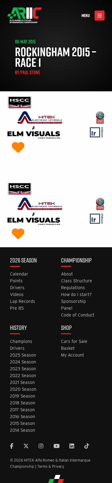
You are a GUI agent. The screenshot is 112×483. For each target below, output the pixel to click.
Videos (17, 294)
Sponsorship (73, 301)
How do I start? (76, 294)
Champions (21, 341)
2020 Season (23, 389)
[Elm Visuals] (33, 133)
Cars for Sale (74, 341)
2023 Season (23, 369)
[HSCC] (19, 103)
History (18, 328)
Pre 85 (17, 308)
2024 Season (23, 362)
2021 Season (22, 382)
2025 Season (23, 355)
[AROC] (100, 118)
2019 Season (22, 396)
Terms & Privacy (50, 466)
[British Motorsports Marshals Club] (18, 148)
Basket (68, 348)
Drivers (17, 287)
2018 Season (22, 403)
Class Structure (76, 281)
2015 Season (22, 423)
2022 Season (23, 375)
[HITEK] (39, 118)
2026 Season (23, 261)
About (67, 274)
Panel (66, 308)
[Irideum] (97, 133)
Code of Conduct (77, 315)
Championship (76, 261)
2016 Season (22, 416)
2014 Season (22, 430)
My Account (72, 355)
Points (16, 281)
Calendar (19, 274)
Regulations (73, 287)
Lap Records (22, 301)
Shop (66, 328)
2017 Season (22, 410)
